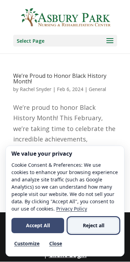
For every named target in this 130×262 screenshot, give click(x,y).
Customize (27, 243)
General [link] (97, 89)
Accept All (38, 225)
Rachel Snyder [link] (35, 89)
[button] (65, 41)
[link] (66, 17)
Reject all (93, 225)
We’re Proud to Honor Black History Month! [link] (59, 78)
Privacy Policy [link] (71, 208)
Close (55, 243)
